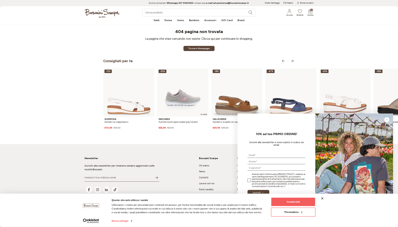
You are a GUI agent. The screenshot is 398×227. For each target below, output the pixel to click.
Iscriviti (257, 192)
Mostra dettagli (120, 221)
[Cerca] (250, 12)
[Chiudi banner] (322, 198)
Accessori (210, 20)
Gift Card (227, 20)
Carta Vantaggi (272, 3)
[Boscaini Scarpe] (102, 13)
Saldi (157, 20)
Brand (241, 20)
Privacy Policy (286, 174)
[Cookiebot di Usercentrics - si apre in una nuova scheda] (91, 221)
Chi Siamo (288, 3)
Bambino (194, 20)
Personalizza (291, 212)
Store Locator (306, 3)
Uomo (180, 20)
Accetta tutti (293, 201)
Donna (168, 20)
